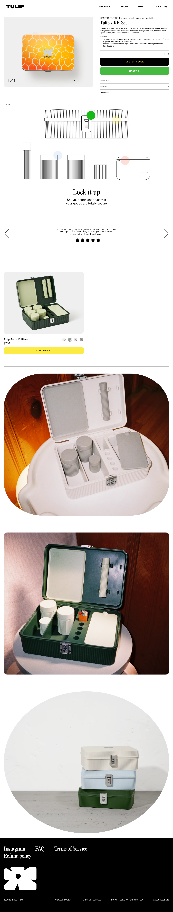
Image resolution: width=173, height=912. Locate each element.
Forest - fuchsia (81, 339)
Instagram (14, 848)
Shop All (105, 6)
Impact (142, 6)
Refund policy (17, 855)
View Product (44, 350)
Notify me (135, 71)
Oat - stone (64, 339)
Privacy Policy (63, 900)
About (124, 6)
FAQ (39, 848)
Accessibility (161, 900)
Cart (161, 6)
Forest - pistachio (69, 339)
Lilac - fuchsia (75, 339)
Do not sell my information (127, 900)
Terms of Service (70, 848)
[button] (8, 233)
